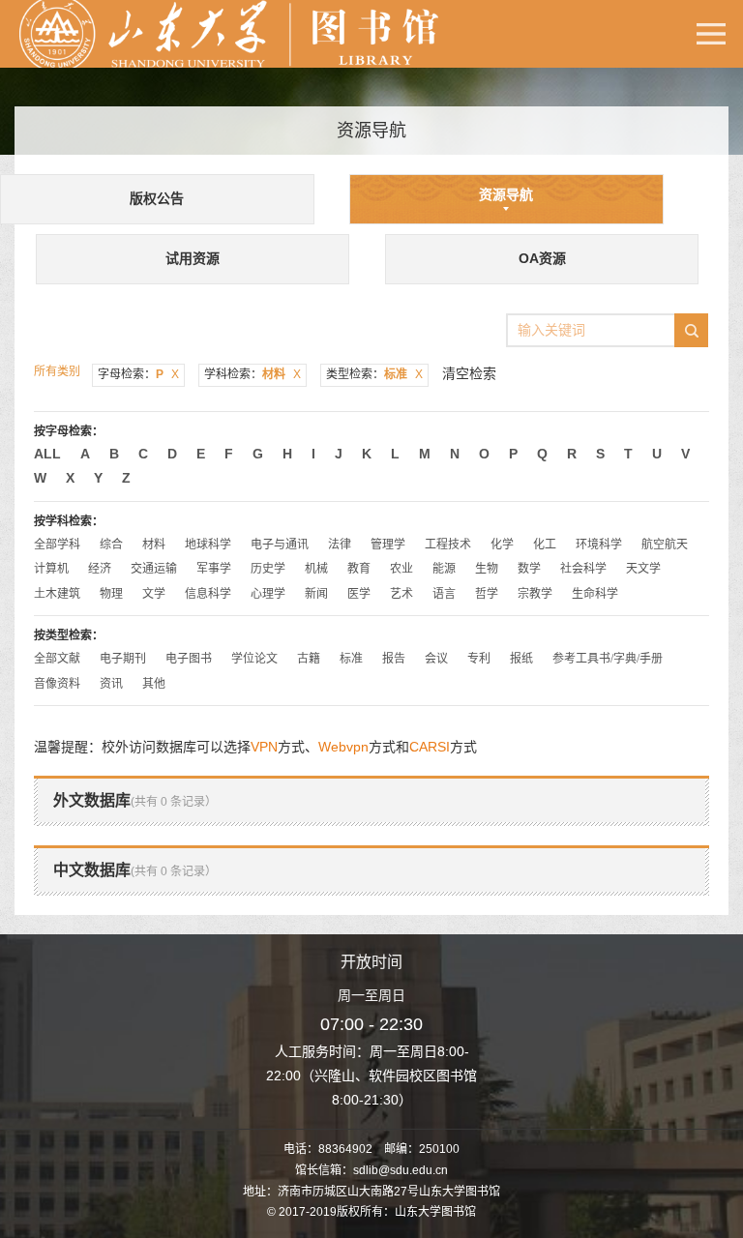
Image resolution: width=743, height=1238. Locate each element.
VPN (264, 746)
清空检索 (469, 373)
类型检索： (374, 374)
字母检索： (138, 374)
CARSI (429, 746)
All (47, 453)
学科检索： (252, 374)
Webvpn (343, 746)
